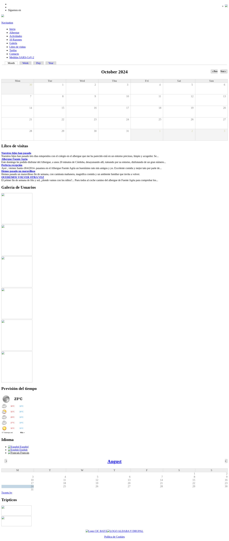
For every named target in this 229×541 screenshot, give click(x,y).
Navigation (7, 22)
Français (24, 452)
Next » (223, 71)
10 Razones (15, 39)
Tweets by (6, 492)
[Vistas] (16, 223)
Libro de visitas (17, 46)
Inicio (12, 29)
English (23, 449)
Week (25, 63)
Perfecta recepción (11, 165)
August (114, 461)
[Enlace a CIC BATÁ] (96, 531)
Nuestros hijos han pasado (16, 153)
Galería (13, 43)
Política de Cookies (114, 536)
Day (38, 63)
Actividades (15, 36)
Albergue (14, 32)
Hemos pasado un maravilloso (18, 171)
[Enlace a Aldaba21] (125, 531)
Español (23, 446)
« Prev (215, 71)
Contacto (14, 53)
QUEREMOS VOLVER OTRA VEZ (22, 177)
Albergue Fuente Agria (14, 159)
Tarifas (13, 50)
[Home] (2, 16)
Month (13, 63)
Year (50, 63)
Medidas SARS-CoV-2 (21, 57)
